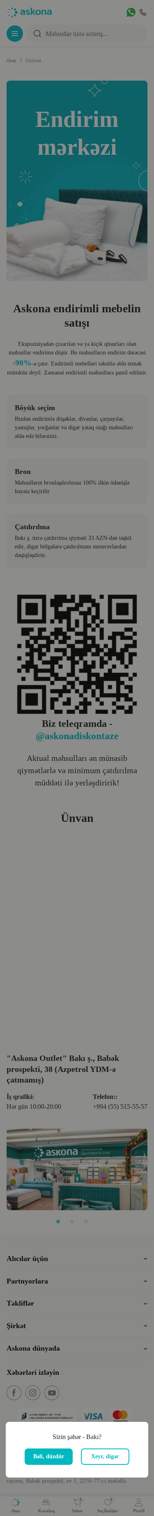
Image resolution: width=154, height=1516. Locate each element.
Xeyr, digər (105, 1456)
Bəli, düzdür (48, 1456)
